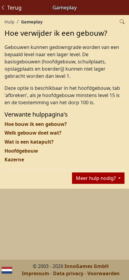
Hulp (9, 22)
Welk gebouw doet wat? (33, 132)
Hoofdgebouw (21, 151)
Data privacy (68, 273)
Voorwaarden (103, 273)
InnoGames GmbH (86, 266)
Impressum (35, 273)
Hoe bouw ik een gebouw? (35, 124)
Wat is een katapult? (29, 141)
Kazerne (14, 159)
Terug (14, 7)
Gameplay (32, 22)
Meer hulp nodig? (96, 178)
